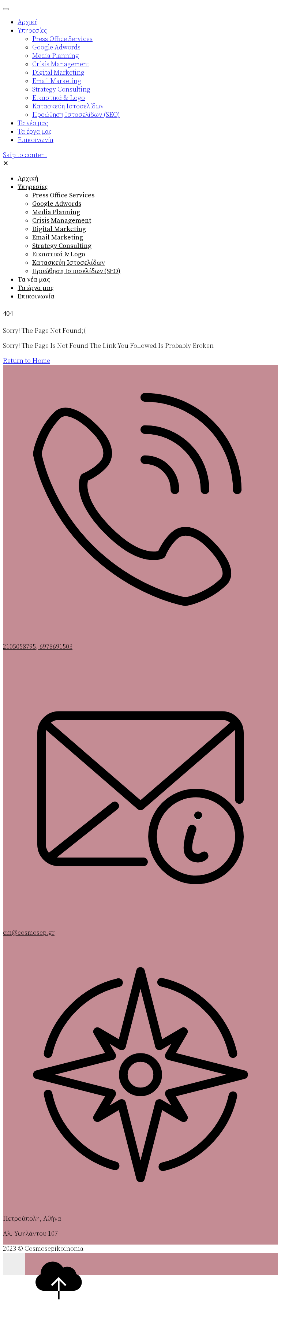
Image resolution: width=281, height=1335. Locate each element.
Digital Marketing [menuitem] (58, 72)
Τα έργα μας (35, 288)
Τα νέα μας (34, 279)
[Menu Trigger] (6, 9)
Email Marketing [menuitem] (56, 81)
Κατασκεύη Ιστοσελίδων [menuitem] (68, 106)
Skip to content (25, 155)
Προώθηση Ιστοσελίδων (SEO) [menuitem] (76, 115)
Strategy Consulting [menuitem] (61, 89)
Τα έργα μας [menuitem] (35, 131)
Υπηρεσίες (33, 187)
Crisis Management (61, 220)
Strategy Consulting (61, 246)
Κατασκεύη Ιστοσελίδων (68, 263)
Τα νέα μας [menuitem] (33, 123)
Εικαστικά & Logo (58, 254)
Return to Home (26, 361)
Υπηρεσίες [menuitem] (32, 30)
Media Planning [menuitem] (55, 56)
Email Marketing (57, 237)
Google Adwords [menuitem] (56, 47)
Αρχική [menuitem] (28, 22)
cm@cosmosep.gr (29, 933)
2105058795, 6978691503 (37, 647)
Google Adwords (56, 204)
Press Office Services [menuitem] (62, 39)
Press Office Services (63, 195)
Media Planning (56, 212)
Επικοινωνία (36, 296)
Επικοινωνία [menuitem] (35, 140)
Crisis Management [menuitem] (60, 64)
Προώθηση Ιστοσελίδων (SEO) (76, 271)
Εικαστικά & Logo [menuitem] (58, 98)
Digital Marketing (59, 229)
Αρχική (28, 178)
